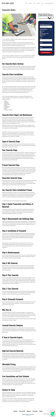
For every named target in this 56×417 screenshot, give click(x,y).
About (34, 3)
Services (30, 3)
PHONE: (41, 42)
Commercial (43, 34)
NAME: (41, 38)
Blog (42, 3)
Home (26, 3)
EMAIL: (41, 47)
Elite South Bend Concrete (49, 3)
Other (42, 36)
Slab (41, 32)
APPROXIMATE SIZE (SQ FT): (45, 24)
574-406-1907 (28, 415)
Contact (38, 3)
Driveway (42, 31)
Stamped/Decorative (45, 33)
